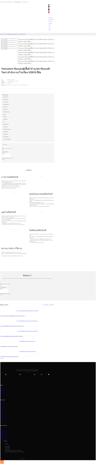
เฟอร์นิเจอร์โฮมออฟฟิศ (3, 437)
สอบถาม (4, 91)
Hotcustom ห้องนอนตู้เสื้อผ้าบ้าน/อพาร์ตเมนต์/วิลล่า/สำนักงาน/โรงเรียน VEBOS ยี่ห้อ (14, 34)
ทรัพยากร (1, 394)
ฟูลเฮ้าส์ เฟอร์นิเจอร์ (2, 390)
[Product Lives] (2, 463)
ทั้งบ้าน (1, 428)
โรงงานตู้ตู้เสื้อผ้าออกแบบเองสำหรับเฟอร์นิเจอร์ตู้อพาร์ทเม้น (9, 346)
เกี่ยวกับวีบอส (2, 393)
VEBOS (1, 34)
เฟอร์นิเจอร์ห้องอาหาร (3, 436)
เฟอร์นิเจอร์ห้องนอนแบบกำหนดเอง (4, 430)
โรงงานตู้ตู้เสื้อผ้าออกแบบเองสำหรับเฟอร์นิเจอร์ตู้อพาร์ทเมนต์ (9, 356)
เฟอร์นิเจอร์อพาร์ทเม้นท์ (3, 433)
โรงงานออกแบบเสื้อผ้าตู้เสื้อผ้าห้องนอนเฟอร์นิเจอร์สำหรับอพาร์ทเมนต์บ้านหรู (11, 336)
